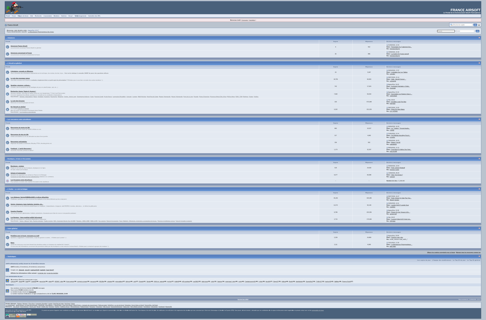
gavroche (42, 281)
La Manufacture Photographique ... (401, 244)
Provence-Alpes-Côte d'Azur (218, 96)
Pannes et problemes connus (166, 221)
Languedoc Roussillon (41, 303)
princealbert (119, 281)
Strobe (149, 281)
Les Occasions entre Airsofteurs (21, 180)
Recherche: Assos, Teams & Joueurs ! (23, 91)
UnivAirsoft (162, 306)
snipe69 (33, 281)
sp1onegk (393, 81)
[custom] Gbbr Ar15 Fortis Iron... (401, 219)
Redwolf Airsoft (84, 306)
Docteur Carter (394, 169)
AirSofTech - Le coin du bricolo (116, 305)
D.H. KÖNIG (394, 111)
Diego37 (275, 281)
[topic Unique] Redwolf (398, 167)
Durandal (393, 88)
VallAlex (336, 281)
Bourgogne (53, 96)
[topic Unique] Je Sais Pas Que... (401, 198)
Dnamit (141, 281)
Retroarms (92, 306)
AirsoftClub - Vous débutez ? (46, 305)
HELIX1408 (393, 151)
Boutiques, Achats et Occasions (19, 159)
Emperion (51, 306)
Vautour (219, 281)
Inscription (252, 20)
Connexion (245, 20)
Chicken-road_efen (397, 237)
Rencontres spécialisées (19, 141)
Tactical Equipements (116, 306)
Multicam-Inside (102, 305)
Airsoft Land (32, 306)
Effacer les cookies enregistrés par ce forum (441, 252)
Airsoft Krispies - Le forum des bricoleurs (26, 305)
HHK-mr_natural (159, 281)
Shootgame (99, 306)
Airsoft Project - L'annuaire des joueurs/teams (85, 305)
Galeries (64, 16)
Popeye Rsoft (346, 281)
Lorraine (134, 96)
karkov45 (328, 281)
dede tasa (205, 281)
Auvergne (47, 96)
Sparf (20, 281)
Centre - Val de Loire (70, 96)
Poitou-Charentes (204, 96)
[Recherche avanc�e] (479, 24)
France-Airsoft (13, 25)
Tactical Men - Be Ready (151, 305)
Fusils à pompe (48, 221)
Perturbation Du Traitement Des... (401, 47)
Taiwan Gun (126, 306)
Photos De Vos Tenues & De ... (400, 212)
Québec (256, 96)
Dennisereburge (395, 49)
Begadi (38, 306)
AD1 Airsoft (16, 306)
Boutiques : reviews (17, 166)
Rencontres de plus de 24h (19, 134)
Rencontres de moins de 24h (20, 127)
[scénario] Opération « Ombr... (400, 86)
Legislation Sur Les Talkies (399, 72)
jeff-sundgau (186, 281)
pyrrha (169, 281)
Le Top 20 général (473, 260)
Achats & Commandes (18, 173)
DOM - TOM (239, 96)
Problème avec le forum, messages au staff (25, 236)
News (12, 242)
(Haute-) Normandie (177, 96)
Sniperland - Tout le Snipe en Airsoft (134, 305)
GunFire (57, 306)
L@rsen (13, 281)
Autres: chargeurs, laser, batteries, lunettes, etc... (27, 204)
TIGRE (392, 130)
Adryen (128, 281)
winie (50, 281)
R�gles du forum (23, 16)
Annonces (11, 38)
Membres (56, 16)
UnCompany (154, 306)
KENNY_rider (59, 281)
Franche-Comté (98, 96)
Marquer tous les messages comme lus (468, 252)
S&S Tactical (106, 306)
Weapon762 (169, 306)
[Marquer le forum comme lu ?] (7, 47)
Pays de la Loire (188, 96)
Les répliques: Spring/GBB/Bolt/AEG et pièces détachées (30, 197)
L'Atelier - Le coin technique (17, 189)
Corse (92, 96)
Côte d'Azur (31, 303)
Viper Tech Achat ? (397, 175)
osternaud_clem (230, 281)
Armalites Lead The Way (398, 101)
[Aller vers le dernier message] (387, 45)
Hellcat (284, 281)
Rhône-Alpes (231, 96)
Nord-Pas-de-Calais (152, 96)
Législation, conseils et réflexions (22, 71)
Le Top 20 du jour (459, 260)
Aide (31, 16)
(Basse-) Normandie (164, 96)
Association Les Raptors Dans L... (401, 94)
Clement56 (32, 292)
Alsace (35, 96)
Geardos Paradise (16, 211)
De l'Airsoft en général (18, 107)
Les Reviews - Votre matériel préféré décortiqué (26, 217)
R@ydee (392, 103)
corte (240, 281)
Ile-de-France (108, 96)
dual (26, 281)
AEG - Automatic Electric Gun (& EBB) (64, 221)
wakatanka (393, 144)
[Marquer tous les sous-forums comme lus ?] (7, 94)
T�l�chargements (80, 16)
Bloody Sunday (394, 200)
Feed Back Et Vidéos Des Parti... (401, 149)
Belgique (245, 96)
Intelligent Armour (64, 306)
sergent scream (82, 281)
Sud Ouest (67, 303)
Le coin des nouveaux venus (20, 78)
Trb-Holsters (147, 306)
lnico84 (268, 281)
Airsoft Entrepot (24, 306)
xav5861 (195, 281)
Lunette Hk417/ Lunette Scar (400, 205)
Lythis (260, 281)
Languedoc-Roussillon (119, 96)
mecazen (93, 281)
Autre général (12, 228)
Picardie (196, 96)
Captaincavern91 (250, 281)
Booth (291, 281)
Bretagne (60, 96)
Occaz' (70, 16)
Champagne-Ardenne (83, 96)
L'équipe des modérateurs (441, 260)
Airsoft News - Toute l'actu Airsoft (63, 305)
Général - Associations (26, 96)
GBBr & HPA (94, 221)
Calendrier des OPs (94, 16)
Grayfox (392, 137)
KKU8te (101, 281)
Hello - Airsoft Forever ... (398, 79)
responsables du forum (318, 310)
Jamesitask (393, 96)
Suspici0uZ (309, 281)
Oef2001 (392, 207)
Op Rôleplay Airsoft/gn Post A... (400, 135)
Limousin (129, 96)
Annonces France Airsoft (19, 46)
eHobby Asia (44, 306)
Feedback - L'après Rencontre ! (21, 148)
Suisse (251, 96)
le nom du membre (52, 273)
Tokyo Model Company (136, 306)
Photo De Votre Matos (398, 109)
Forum (14, 16)
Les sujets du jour (424, 260)
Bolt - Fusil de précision (36, 221)
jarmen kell (393, 214)
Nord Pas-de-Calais (58, 303)
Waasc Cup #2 (395, 142)
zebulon (109, 281)
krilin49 (177, 281)
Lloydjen (392, 74)
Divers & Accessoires (112, 221)
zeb (134, 281)
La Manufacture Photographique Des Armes (41, 32)
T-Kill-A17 (319, 281)
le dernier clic (42, 273)
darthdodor (299, 281)
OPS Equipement (74, 306)
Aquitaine (40, 96)
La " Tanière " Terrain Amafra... (400, 128)
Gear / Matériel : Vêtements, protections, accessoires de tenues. (138, 221)
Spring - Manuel (24, 221)
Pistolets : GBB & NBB (82, 221)
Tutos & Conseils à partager (184, 221)
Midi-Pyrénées (142, 96)
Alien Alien (393, 246)
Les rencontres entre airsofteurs (19, 119)
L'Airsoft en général (14, 63)
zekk (212, 281)
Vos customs (102, 221)
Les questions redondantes (28, 112)
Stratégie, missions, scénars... (21, 85)
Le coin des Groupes (18, 101)
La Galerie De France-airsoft (400, 54)
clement (392, 176)
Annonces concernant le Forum (21, 53)
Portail (8, 16)
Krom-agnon (70, 281)
